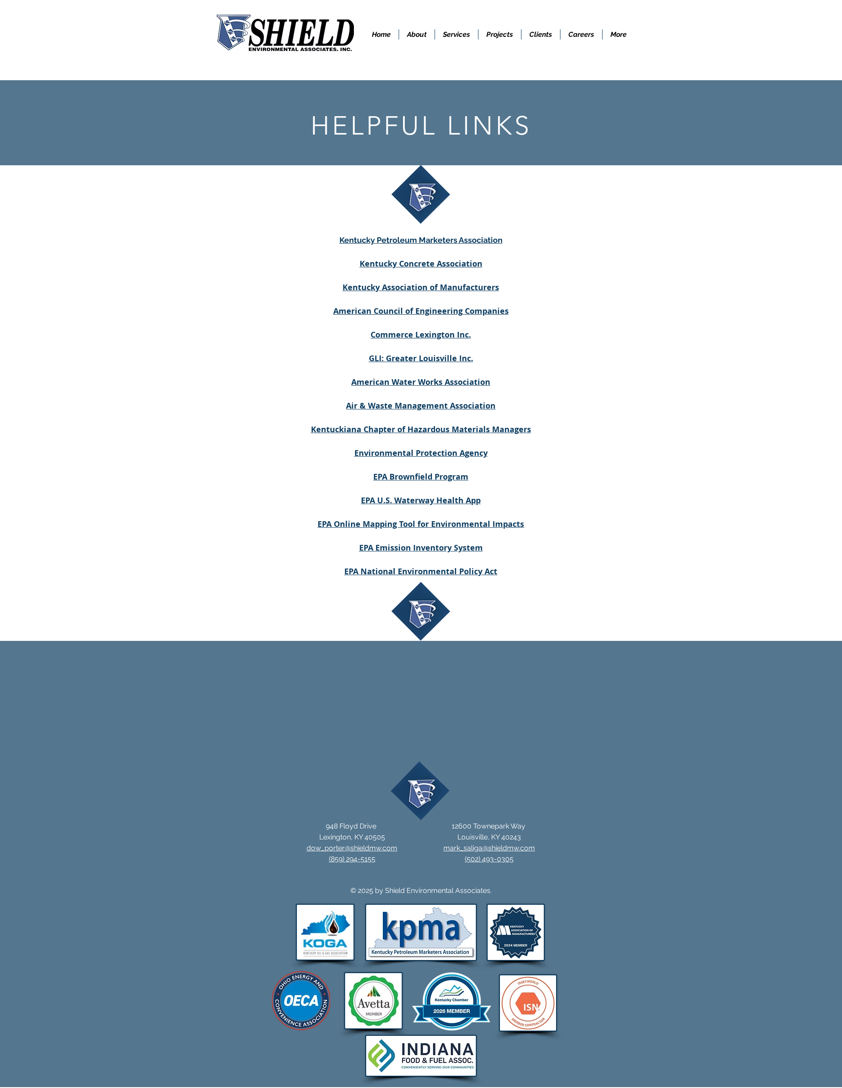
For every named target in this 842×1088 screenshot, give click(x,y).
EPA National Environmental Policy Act (420, 571)
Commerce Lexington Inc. (421, 334)
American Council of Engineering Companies (421, 311)
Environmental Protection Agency (421, 453)
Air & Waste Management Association (421, 405)
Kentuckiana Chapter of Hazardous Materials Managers (421, 429)
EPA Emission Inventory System (421, 547)
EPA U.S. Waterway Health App (421, 500)
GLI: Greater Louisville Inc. (421, 358)
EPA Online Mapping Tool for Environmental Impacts (421, 524)
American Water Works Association (420, 382)
